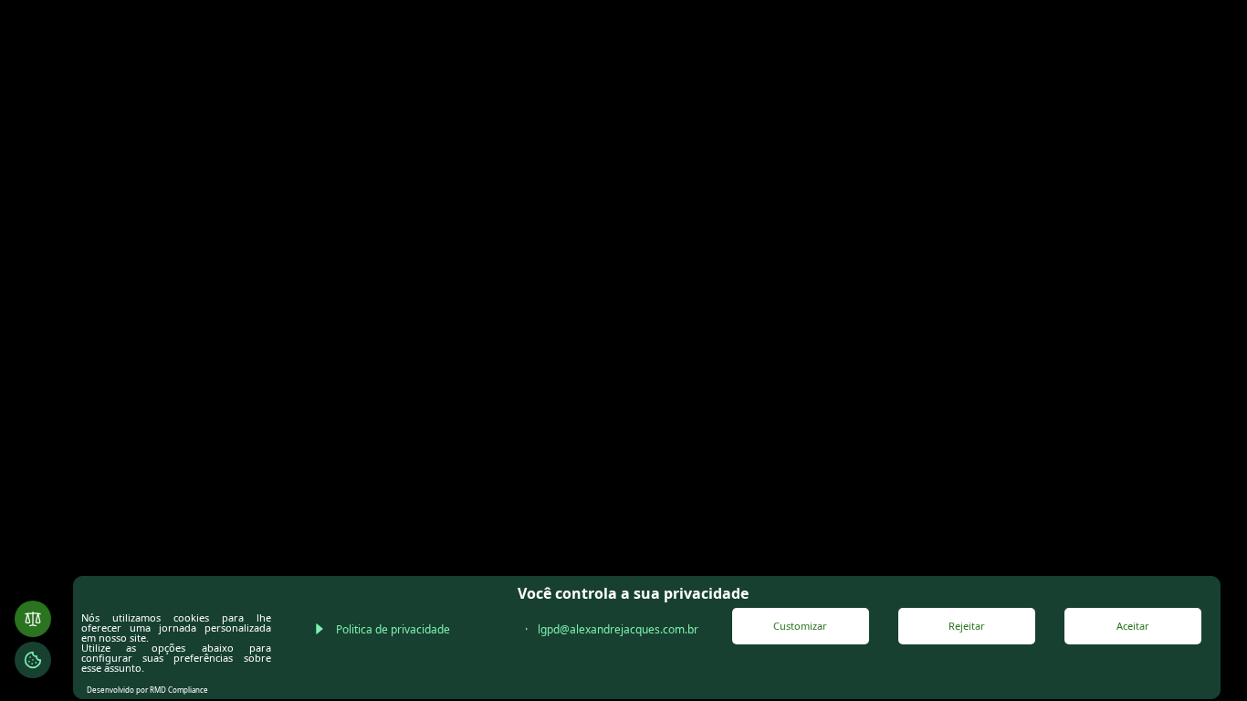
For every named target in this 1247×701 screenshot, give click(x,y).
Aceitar (1132, 626)
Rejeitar (966, 626)
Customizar (800, 626)
